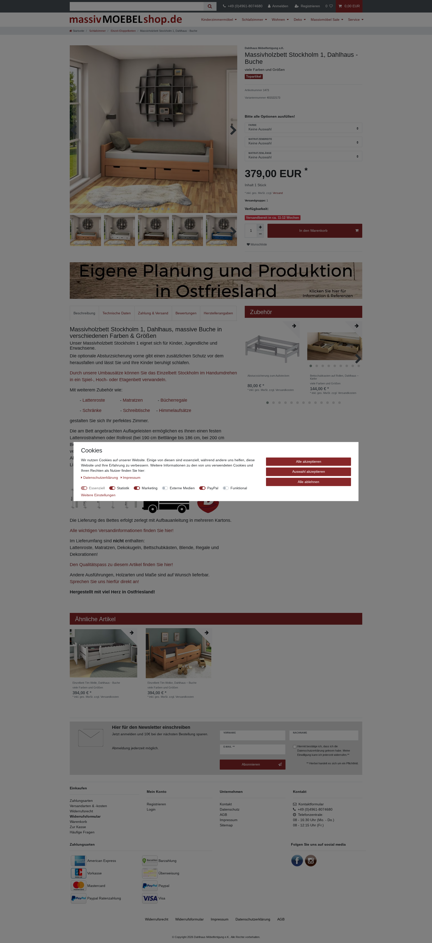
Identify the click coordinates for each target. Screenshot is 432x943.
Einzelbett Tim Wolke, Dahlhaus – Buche (172, 685)
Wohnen (278, 20)
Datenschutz (230, 809)
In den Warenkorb (313, 230)
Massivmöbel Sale (325, 20)
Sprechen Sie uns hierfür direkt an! (104, 581)
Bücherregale (173, 400)
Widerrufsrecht (81, 811)
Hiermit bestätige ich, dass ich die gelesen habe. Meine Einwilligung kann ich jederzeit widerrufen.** (323, 750)
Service (354, 20)
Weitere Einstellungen (98, 495)
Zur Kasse (78, 827)
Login (151, 809)
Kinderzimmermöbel (217, 20)
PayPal (212, 488)
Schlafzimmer (252, 20)
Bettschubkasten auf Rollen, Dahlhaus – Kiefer (334, 379)
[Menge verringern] (260, 234)
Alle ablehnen (308, 482)
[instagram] (310, 860)
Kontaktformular (310, 804)
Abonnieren (251, 764)
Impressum (229, 820)
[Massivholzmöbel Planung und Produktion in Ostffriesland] (216, 280)
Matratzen (133, 400)
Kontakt (226, 804)
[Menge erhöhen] (260, 227)
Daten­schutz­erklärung (253, 919)
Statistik (123, 488)
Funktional (238, 488)
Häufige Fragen (82, 832)
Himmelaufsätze (175, 410)
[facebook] (297, 860)
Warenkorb (78, 822)
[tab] (84, 313)
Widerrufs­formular (189, 919)
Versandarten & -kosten (88, 806)
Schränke (92, 410)
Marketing (150, 488)
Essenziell (97, 488)
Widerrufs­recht (156, 919)
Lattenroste (93, 400)
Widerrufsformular (85, 816)
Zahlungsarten (81, 801)
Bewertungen (186, 313)
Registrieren (156, 804)
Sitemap (226, 825)
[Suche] (210, 6)
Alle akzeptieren (308, 461)
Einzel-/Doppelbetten (123, 30)
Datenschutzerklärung (310, 750)
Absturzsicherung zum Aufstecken (268, 375)
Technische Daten (116, 313)
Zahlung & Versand (153, 313)
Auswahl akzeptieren (308, 471)
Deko (298, 20)
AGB (223, 815)
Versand (278, 192)
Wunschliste (258, 244)
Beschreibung (84, 313)
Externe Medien (182, 488)
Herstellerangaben (218, 313)
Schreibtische (136, 410)
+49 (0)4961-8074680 (244, 6)
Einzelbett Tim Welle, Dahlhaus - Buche (96, 685)
